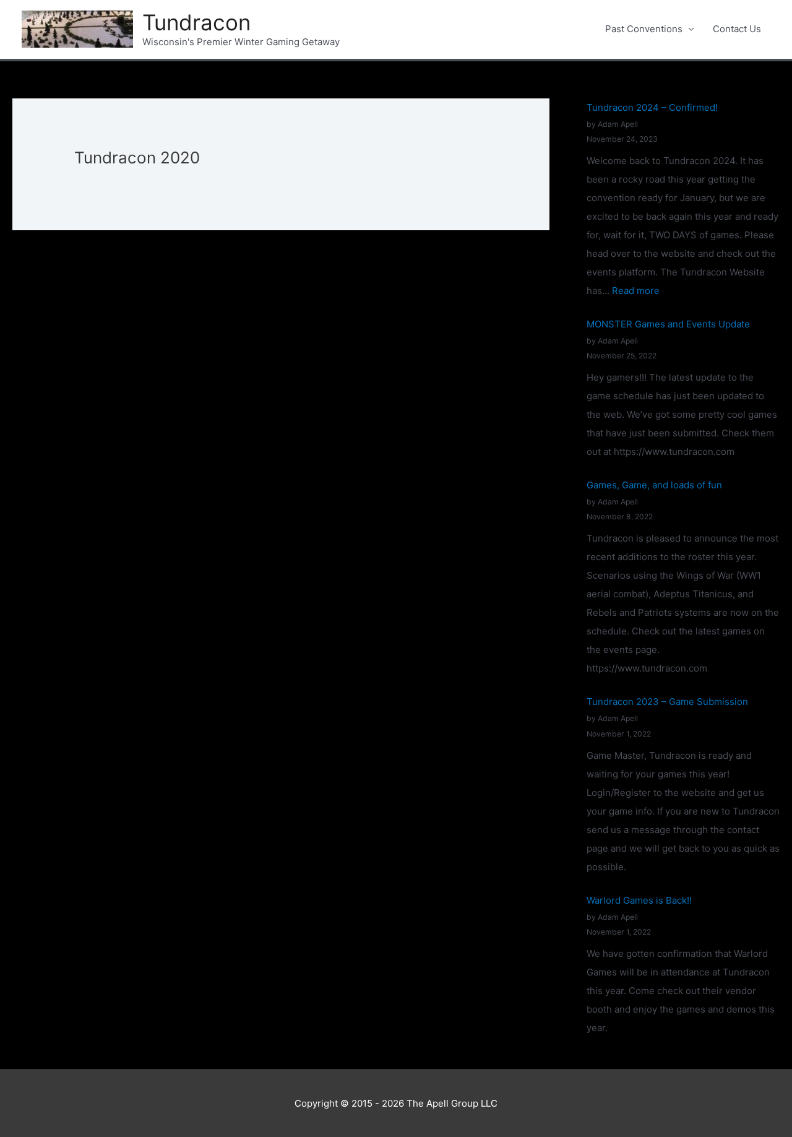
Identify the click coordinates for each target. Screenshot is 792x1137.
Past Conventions (643, 29)
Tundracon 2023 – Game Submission (667, 701)
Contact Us (737, 29)
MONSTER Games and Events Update (668, 324)
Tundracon (196, 22)
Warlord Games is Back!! (639, 900)
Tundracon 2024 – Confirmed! (652, 107)
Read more (636, 290)
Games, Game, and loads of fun (654, 485)
